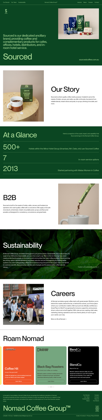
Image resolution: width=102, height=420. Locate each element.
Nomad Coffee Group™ (51, 2)
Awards (79, 2)
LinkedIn (5, 415)
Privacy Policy (90, 415)
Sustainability (21, 2)
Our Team (14, 2)
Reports (97, 399)
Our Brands (6, 2)
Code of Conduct (81, 415)
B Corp (11, 415)
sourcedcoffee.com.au (89, 60)
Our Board (96, 400)
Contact (97, 2)
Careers (90, 2)
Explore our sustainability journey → (88, 267)
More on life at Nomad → (58, 319)
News (85, 2)
